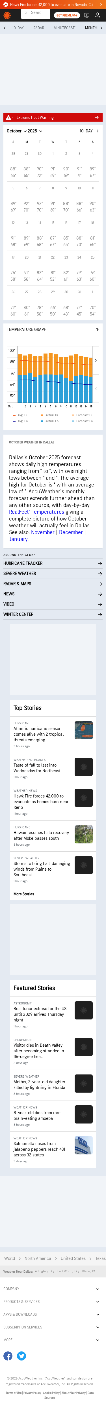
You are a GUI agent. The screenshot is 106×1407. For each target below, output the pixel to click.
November (43, 532)
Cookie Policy (51, 1393)
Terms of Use (14, 1393)
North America (38, 1258)
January (18, 539)
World (9, 1258)
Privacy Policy (32, 1393)
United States (73, 1258)
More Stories (24, 894)
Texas (100, 1258)
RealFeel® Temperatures (36, 512)
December (71, 532)
